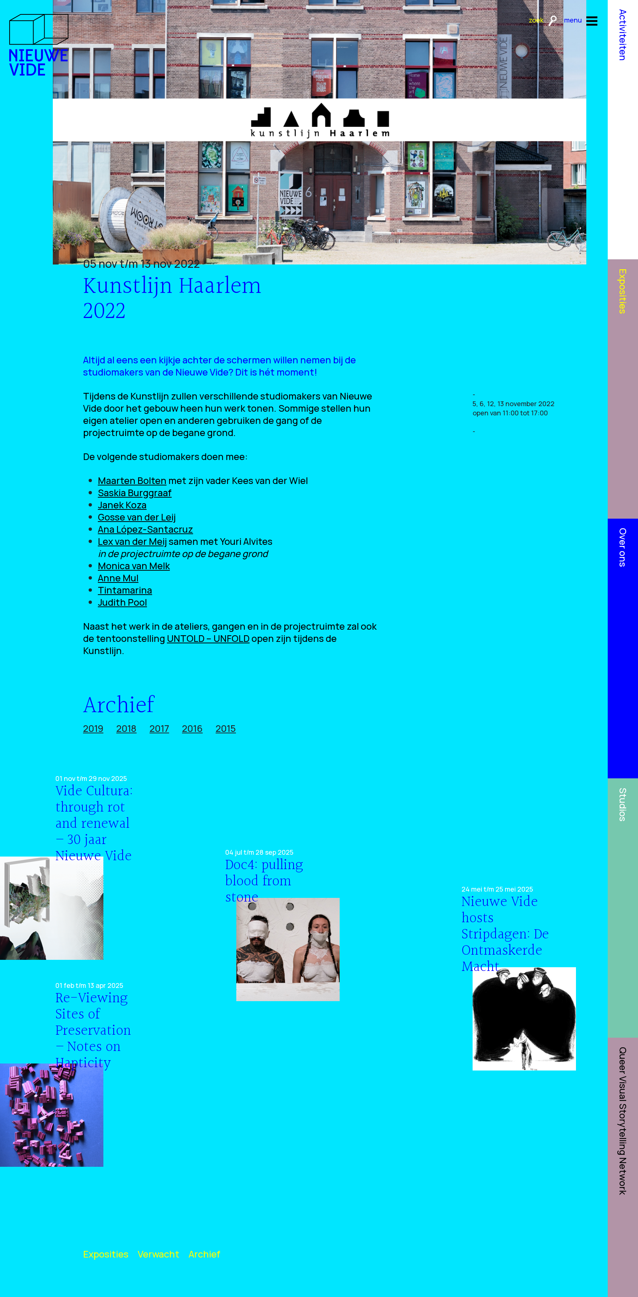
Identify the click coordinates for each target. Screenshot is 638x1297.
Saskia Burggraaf (135, 492)
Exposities (105, 1254)
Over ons (623, 547)
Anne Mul (118, 577)
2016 (192, 728)
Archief (204, 1254)
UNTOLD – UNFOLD (208, 638)
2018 (126, 728)
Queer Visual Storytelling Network (623, 1121)
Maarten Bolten (132, 480)
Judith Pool (122, 602)
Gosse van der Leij (137, 517)
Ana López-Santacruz (145, 529)
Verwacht (158, 1254)
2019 (93, 728)
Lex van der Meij (132, 541)
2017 (159, 728)
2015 (226, 728)
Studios (623, 805)
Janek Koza (122, 504)
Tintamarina (125, 590)
